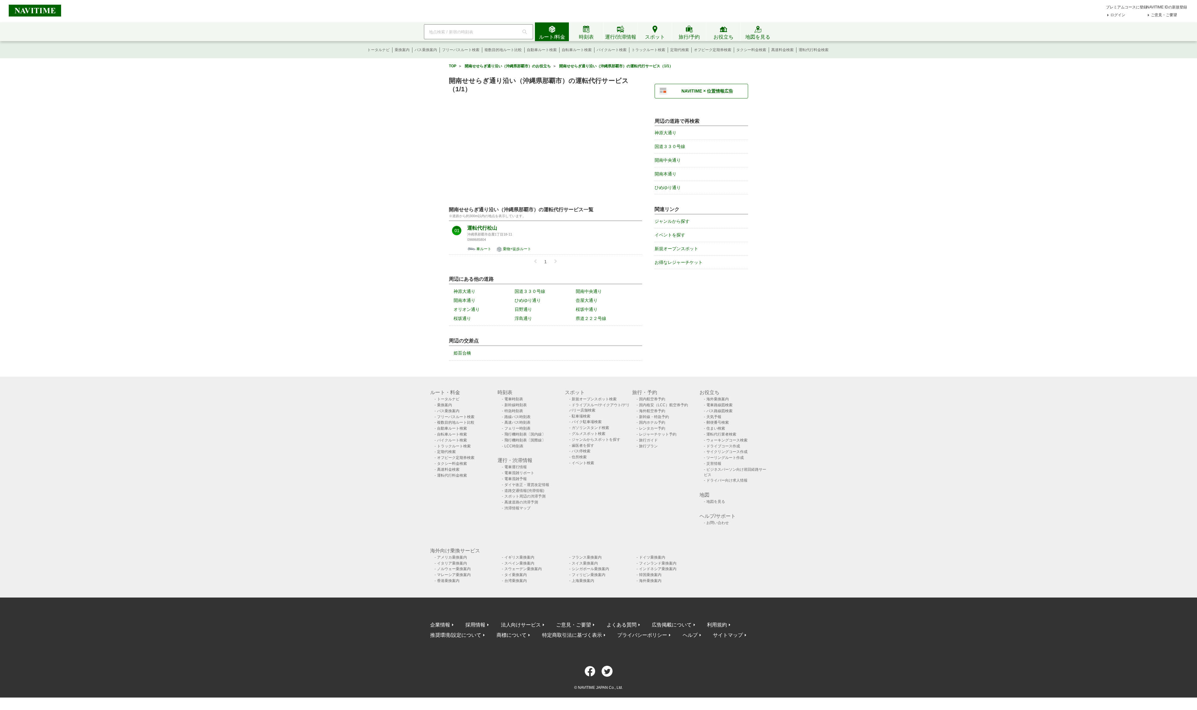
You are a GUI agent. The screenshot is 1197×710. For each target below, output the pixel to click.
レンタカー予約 (652, 428)
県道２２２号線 (591, 318)
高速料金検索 (782, 50)
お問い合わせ (717, 523)
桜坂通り (462, 318)
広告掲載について (672, 624)
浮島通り (523, 318)
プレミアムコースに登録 (1126, 7)
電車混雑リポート (519, 473)
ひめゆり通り (528, 300)
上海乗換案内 (583, 581)
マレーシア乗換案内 (454, 575)
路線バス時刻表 (517, 417)
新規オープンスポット (676, 248)
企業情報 (440, 624)
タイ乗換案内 (515, 575)
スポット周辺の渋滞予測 (525, 496)
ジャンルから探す (672, 221)
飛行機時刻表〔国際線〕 (525, 440)
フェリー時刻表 (517, 428)
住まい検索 (715, 428)
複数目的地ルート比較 (503, 50)
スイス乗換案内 (585, 563)
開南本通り (464, 300)
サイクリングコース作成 (727, 452)
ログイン (1117, 15)
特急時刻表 (513, 411)
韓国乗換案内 (650, 575)
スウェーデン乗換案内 (523, 569)
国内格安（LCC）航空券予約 (663, 405)
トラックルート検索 (648, 50)
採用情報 (475, 624)
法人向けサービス (521, 624)
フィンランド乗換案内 (657, 563)
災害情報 (713, 463)
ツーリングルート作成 (725, 457)
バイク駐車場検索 (587, 422)
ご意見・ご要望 (1164, 15)
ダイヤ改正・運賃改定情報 (526, 485)
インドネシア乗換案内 (657, 569)
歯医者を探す (583, 445)
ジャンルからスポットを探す (596, 439)
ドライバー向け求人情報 (727, 480)
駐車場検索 (581, 416)
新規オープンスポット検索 (594, 399)
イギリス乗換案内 (519, 557)
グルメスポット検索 (588, 433)
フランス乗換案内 (587, 557)
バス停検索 (581, 451)
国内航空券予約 (652, 399)
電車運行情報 (515, 467)
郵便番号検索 (717, 422)
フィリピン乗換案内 (588, 575)
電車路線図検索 (719, 405)
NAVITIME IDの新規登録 (1167, 7)
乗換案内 (402, 50)
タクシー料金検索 (751, 50)
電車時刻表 (513, 399)
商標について (511, 635)
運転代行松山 (482, 228)
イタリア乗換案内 (452, 563)
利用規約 (717, 624)
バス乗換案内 (426, 50)
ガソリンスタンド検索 (590, 428)
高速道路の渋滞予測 (521, 502)
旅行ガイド (648, 440)
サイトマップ (728, 635)
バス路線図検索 (719, 411)
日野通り (523, 309)
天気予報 (713, 417)
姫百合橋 (462, 352)
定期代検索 (679, 50)
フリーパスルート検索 (460, 50)
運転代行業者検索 (721, 434)
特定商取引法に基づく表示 (572, 635)
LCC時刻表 (513, 446)
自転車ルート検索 (577, 50)
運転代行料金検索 (814, 50)
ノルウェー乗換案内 (454, 569)
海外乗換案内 (717, 399)
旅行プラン (648, 446)
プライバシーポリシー (642, 635)
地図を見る (715, 501)
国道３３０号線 (530, 291)
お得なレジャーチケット (679, 262)
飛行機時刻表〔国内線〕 (525, 434)
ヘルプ (690, 635)
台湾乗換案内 (515, 581)
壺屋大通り (587, 300)
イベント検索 (583, 463)
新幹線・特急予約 (654, 417)
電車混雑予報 (515, 479)
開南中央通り (589, 291)
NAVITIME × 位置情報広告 (707, 90)
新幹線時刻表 (515, 405)
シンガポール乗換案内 (590, 569)
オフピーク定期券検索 (712, 50)
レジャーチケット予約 (657, 434)
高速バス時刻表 (517, 422)
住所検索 (579, 457)
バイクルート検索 (612, 50)
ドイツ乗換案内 (652, 557)
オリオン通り (467, 309)
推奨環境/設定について (455, 635)
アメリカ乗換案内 (452, 557)
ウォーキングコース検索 (727, 440)
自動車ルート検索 (542, 50)
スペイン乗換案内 (519, 563)
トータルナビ (378, 50)
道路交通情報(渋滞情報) (524, 490)
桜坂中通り (587, 309)
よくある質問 (622, 624)
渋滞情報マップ (517, 508)
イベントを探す (670, 234)
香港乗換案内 (448, 581)
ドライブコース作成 (723, 446)
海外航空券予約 (652, 411)
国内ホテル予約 (652, 422)
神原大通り (464, 291)
